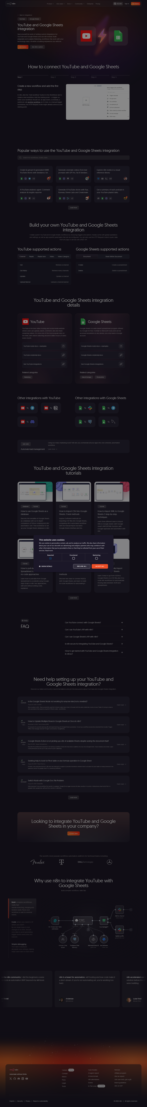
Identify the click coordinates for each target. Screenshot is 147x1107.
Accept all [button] (100, 566)
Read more (49, 551)
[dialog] (74, 553)
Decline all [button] (81, 566)
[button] (45, 566)
